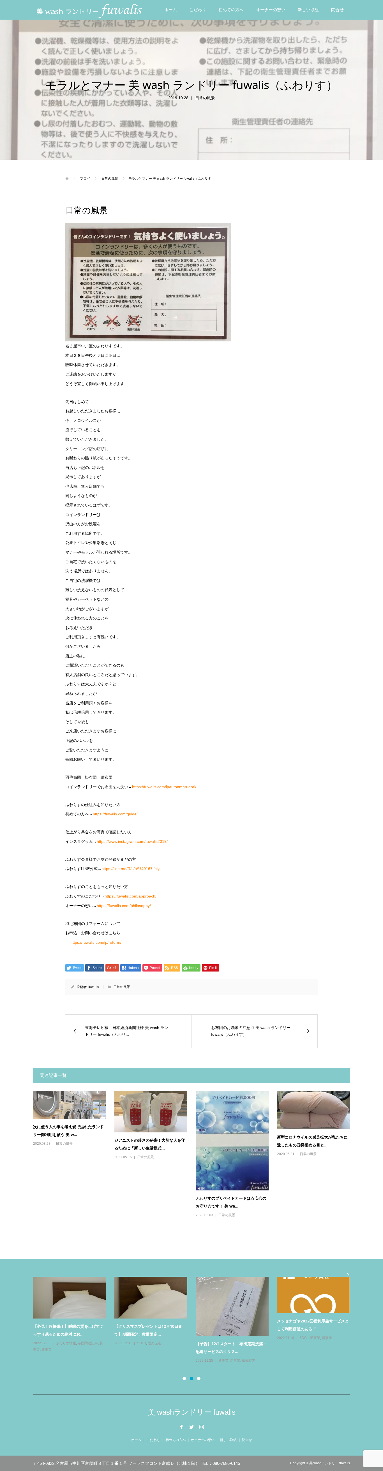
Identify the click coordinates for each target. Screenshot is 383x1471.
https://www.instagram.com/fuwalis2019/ (132, 841)
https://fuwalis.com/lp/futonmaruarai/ (164, 787)
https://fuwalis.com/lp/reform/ (95, 942)
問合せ (337, 9)
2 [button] (191, 1378)
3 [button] (198, 1378)
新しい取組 (308, 9)
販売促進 (62, 1361)
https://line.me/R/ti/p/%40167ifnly (130, 868)
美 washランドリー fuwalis (192, 1412)
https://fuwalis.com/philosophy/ (124, 905)
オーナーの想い (270, 9)
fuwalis (93, 987)
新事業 (223, 1338)
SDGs (304, 1338)
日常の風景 (205, 98)
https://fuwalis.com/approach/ (130, 896)
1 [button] (184, 1378)
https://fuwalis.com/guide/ (115, 814)
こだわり (197, 9)
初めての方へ (231, 9)
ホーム (170, 9)
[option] (195, 1320)
